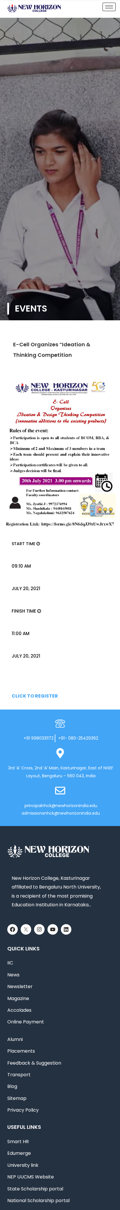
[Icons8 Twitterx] (26, 929)
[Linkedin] (66, 929)
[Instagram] (39, 929)
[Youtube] (52, 929)
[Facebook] (12, 929)
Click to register (35, 696)
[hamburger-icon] (109, 7)
